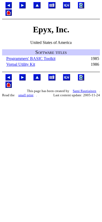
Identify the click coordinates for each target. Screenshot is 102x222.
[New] (66, 7)
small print (25, 95)
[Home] (8, 14)
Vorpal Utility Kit (20, 64)
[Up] (37, 7)
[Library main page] (52, 7)
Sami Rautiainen (84, 91)
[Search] (81, 7)
